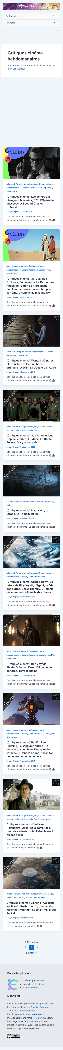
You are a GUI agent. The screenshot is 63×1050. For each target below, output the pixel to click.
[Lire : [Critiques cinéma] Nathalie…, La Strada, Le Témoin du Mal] (31, 480)
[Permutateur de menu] (53, 16)
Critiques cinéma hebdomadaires (31, 352)
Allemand (10, 184)
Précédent (31, 942)
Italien (24, 430)
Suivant (31, 952)
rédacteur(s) (38, 1014)
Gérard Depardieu (44, 188)
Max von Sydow (48, 734)
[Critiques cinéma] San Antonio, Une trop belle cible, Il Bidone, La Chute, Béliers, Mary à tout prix (29, 439)
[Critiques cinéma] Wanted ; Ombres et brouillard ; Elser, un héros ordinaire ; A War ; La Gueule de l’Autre (31, 364)
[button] (57, 31)
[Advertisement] (31, 114)
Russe (14, 737)
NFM (43, 577)
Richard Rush (12, 273)
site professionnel (36, 984)
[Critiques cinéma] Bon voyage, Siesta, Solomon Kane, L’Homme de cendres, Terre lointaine (29, 667)
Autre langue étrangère (26, 184)
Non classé (46, 819)
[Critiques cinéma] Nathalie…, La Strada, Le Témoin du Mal (27, 512)
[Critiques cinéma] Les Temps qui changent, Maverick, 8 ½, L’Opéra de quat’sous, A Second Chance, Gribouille (30, 202)
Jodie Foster (12, 191)
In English (11, 22)
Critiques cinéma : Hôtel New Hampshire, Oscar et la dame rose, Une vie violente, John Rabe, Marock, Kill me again (30, 829)
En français (11, 16)
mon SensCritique (16, 68)
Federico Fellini (28, 188)
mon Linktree (32, 987)
